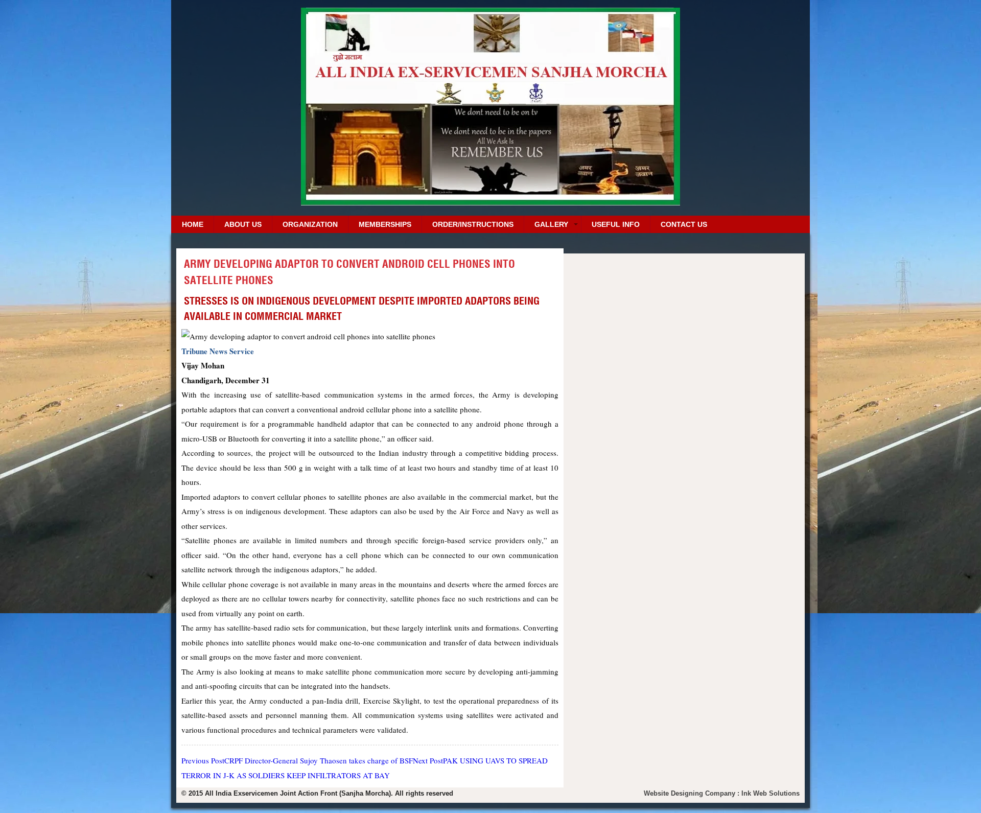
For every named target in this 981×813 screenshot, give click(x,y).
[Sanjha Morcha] (490, 201)
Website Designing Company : (692, 793)
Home (192, 224)
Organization (310, 224)
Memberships (385, 224)
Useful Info (616, 224)
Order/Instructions (472, 224)
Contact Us (684, 224)
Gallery (551, 224)
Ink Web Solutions (770, 793)
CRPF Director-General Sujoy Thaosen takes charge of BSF (297, 760)
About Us (243, 224)
